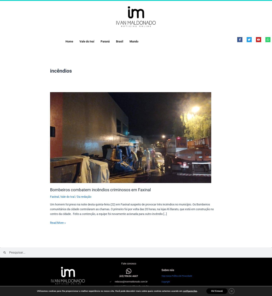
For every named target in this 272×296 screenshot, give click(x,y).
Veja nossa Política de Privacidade (177, 276)
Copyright (166, 282)
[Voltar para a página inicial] (136, 16)
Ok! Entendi (217, 291)
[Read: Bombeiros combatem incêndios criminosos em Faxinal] (130, 137)
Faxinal (54, 196)
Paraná (105, 41)
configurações (190, 291)
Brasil (119, 41)
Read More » (58, 222)
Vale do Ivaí (86, 41)
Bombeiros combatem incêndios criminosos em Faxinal (100, 189)
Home (69, 41)
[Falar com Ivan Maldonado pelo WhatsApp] (129, 271)
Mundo (134, 41)
